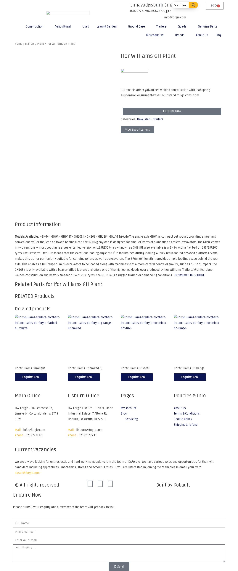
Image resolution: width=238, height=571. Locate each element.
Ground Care (136, 26)
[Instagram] (100, 484)
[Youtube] (110, 484)
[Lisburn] (142, 6)
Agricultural (63, 26)
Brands (179, 35)
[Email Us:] (159, 6)
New (140, 119)
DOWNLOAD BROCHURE (190, 275)
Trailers (161, 26)
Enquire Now (30, 377)
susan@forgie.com (27, 473)
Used (85, 26)
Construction (34, 26)
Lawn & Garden (107, 26)
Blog (218, 35)
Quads (182, 26)
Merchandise (155, 35)
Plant (148, 119)
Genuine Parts (207, 26)
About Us (202, 35)
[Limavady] (125, 6)
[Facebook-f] (90, 484)
